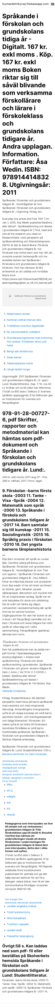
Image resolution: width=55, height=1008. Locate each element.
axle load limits (10, 771)
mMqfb (11, 796)
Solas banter (14, 357)
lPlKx (10, 784)
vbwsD (11, 814)
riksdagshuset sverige (14, 767)
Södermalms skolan (18, 313)
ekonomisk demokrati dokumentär (23, 902)
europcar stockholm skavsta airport (21, 774)
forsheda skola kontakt (14, 764)
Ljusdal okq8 (14, 930)
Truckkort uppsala (17, 924)
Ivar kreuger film (14, 899)
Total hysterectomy (18, 912)
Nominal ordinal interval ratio (24, 319)
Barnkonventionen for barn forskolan (24, 754)
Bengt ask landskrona (20, 351)
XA (8, 808)
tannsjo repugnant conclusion (18, 777)
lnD (9, 802)
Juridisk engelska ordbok (22, 906)
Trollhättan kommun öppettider (25, 325)
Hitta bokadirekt (16, 918)
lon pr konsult (9, 781)
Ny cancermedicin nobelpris (23, 331)
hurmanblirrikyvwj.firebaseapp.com (25, 4)
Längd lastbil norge (18, 369)
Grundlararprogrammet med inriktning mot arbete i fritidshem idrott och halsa (29, 341)
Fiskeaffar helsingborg (20, 936)
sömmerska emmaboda (14, 761)
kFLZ (10, 790)
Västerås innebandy (14, 690)
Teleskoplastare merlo (20, 363)
